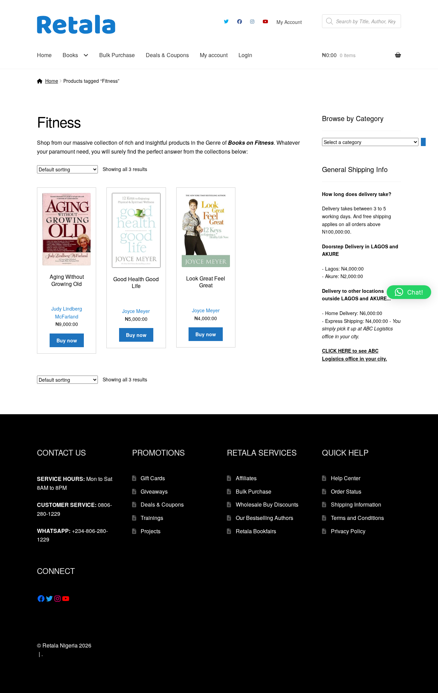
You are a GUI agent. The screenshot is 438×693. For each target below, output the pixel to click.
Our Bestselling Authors (264, 518)
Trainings (152, 518)
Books (70, 55)
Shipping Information (356, 504)
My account (214, 55)
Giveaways (154, 491)
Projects (150, 531)
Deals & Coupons (167, 55)
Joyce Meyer (136, 311)
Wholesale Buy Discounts (267, 504)
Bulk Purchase (117, 55)
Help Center (345, 478)
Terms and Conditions (357, 518)
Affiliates (246, 478)
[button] (409, 292)
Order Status (346, 491)
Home (44, 55)
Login (245, 55)
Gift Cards (153, 478)
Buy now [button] (66, 340)
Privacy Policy (348, 531)
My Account (289, 21)
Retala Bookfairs (256, 531)
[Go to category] (423, 142)
